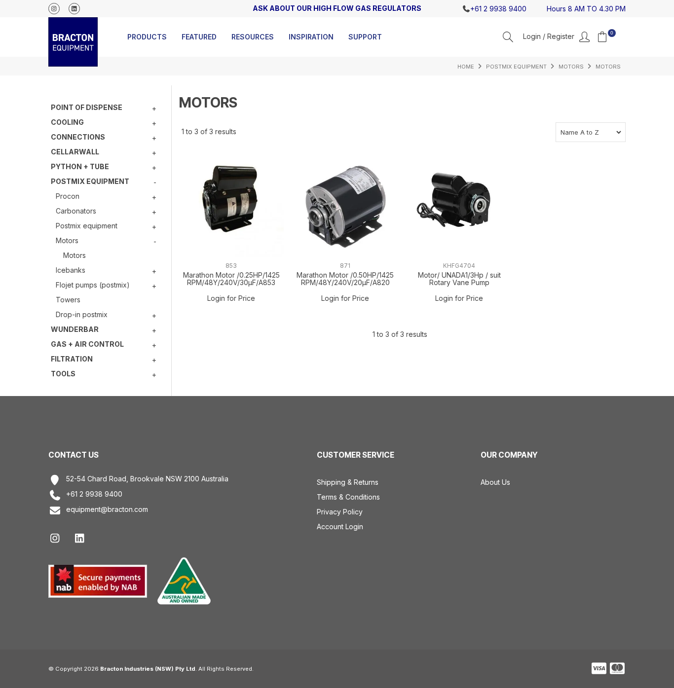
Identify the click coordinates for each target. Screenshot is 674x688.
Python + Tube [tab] (80, 166)
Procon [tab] (67, 196)
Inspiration (311, 37)
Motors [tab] (67, 240)
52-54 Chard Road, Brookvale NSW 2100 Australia (147, 479)
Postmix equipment (516, 66)
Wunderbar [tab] (75, 329)
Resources (252, 37)
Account (556, 37)
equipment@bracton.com (107, 509)
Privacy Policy (340, 511)
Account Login (340, 526)
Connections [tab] (78, 137)
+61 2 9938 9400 (94, 494)
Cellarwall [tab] (75, 151)
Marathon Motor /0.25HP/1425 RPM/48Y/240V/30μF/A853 (231, 279)
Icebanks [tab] (70, 270)
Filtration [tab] (72, 359)
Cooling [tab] (67, 122)
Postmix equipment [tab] (90, 181)
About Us (495, 482)
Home (465, 66)
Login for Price (231, 298)
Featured (199, 37)
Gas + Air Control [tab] (87, 344)
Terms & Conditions (348, 497)
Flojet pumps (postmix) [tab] (93, 285)
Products (147, 37)
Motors (571, 66)
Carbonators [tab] (76, 211)
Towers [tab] (68, 299)
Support (365, 37)
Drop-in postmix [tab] (82, 314)
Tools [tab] (63, 373)
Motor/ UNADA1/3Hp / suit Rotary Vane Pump (459, 279)
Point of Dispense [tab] (86, 107)
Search (508, 37)
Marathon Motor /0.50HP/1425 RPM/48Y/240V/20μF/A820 (345, 279)
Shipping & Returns (347, 482)
